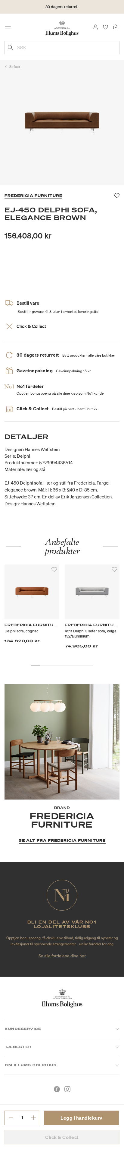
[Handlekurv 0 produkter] (115, 26)
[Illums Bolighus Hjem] (62, 27)
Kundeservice (23, 1028)
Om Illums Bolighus (31, 1065)
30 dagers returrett (62, 6)
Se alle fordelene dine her (62, 956)
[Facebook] (57, 1089)
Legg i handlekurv (81, 1118)
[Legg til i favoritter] (54, 569)
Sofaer (14, 66)
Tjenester (18, 1047)
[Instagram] (67, 1089)
